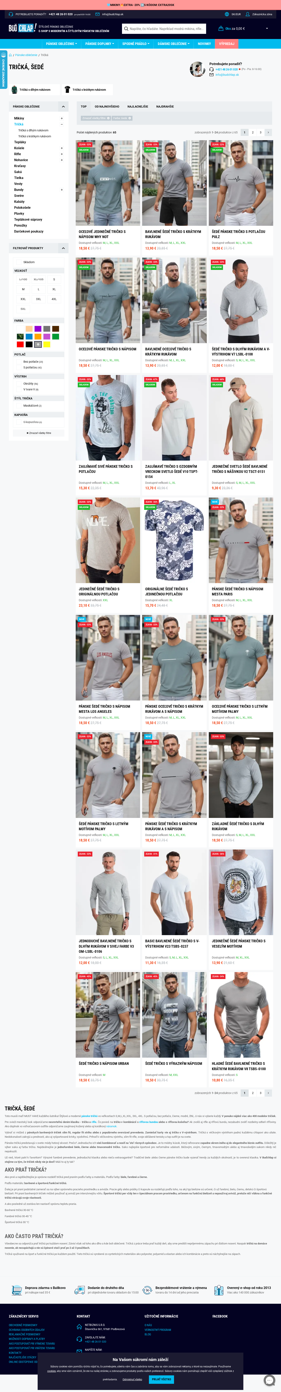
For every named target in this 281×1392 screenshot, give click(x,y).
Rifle (18, 154)
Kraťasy (20, 166)
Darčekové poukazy (29, 231)
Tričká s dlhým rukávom (33, 130)
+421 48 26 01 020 (95, 1341)
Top (84, 106)
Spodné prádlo (134, 44)
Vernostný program (158, 1329)
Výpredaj (226, 44)
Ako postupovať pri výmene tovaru (32, 1343)
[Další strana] (268, 132)
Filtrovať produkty (28, 248)
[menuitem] (61, 44)
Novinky (204, 44)
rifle (94, 1122)
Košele (19, 148)
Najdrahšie (165, 106)
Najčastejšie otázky (22, 1357)
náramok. (111, 1126)
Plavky (19, 214)
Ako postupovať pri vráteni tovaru (32, 1348)
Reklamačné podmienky (24, 1334)
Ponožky (21, 225)
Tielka (19, 178)
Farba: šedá (120, 118)
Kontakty (15, 1352)
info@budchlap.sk (112, 14)
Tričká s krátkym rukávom (35, 136)
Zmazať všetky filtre (39, 433)
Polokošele (22, 208)
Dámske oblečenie (172, 44)
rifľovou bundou (148, 1122)
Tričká (19, 124)
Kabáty (19, 202)
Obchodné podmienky (23, 1325)
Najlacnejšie (138, 106)
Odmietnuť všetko (132, 1379)
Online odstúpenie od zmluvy (28, 1361)
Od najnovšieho (107, 106)
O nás (148, 1325)
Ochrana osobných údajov (27, 1329)
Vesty (18, 184)
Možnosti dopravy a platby (27, 1338)
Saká (18, 172)
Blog (148, 1334)
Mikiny (19, 118)
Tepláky (20, 142)
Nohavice (21, 160)
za (235, 29)
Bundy (19, 190)
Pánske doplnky (98, 44)
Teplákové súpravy (28, 219)
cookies (51, 1371)
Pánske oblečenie (60, 44)
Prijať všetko (161, 1379)
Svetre (19, 196)
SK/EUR (236, 14)
